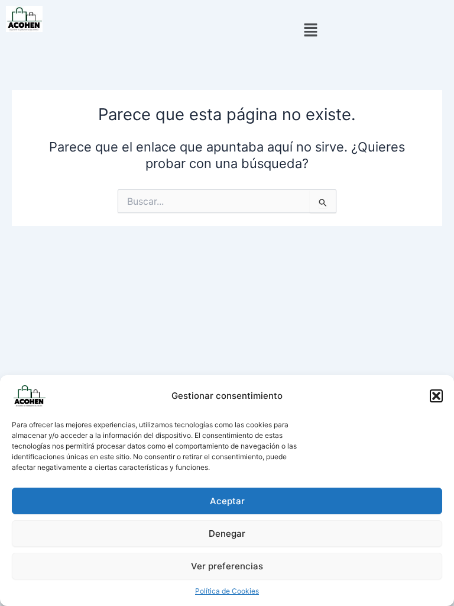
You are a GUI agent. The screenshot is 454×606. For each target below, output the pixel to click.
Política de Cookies (227, 590)
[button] (436, 396)
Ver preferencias (227, 566)
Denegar (227, 533)
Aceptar (227, 501)
